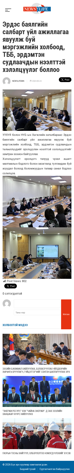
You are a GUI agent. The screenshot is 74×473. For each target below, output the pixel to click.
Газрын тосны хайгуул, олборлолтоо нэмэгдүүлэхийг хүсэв (37, 453)
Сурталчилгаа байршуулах (55, 469)
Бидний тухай (27, 469)
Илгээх (66, 314)
